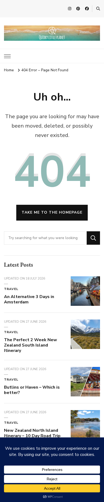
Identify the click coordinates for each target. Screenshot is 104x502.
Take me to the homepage (52, 212)
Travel (11, 289)
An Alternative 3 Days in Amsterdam (29, 299)
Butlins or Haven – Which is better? (32, 390)
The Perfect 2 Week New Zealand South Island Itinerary (30, 345)
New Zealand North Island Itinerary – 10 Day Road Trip (32, 433)
